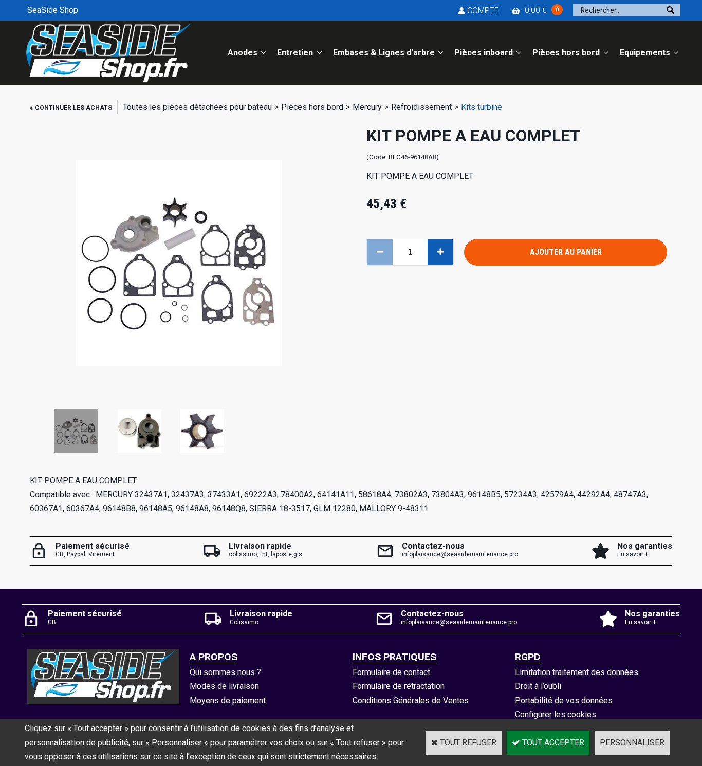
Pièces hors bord (566, 53)
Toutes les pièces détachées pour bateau (197, 107)
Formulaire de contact (391, 672)
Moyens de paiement (228, 700)
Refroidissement (421, 107)
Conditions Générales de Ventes (411, 700)
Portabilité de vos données (564, 700)
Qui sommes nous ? (225, 672)
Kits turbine (481, 107)
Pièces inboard (483, 53)
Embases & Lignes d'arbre (384, 53)
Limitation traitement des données (576, 672)
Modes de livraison (224, 686)
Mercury (367, 107)
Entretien (295, 53)
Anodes (242, 53)
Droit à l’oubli (538, 686)
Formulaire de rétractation (399, 686)
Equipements (645, 53)
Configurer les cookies (555, 714)
